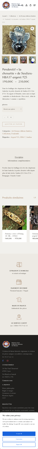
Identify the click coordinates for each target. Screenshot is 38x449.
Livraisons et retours (9, 393)
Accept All (19, 433)
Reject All (19, 444)
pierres (4, 104)
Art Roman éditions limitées (27, 16)
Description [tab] (19, 157)
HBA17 (23, 137)
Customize (19, 439)
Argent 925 (15, 137)
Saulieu (29, 137)
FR (19, 5)
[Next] (33, 60)
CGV (4, 398)
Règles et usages (7, 391)
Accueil (4, 16)
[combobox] (12, 109)
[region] (19, 430)
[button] (34, 5)
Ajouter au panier (13, 124)
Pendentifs (15, 133)
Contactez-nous (7, 380)
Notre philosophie (8, 388)
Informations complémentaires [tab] (19, 161)
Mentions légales (7, 396)
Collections (12, 16)
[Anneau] (14, 218)
